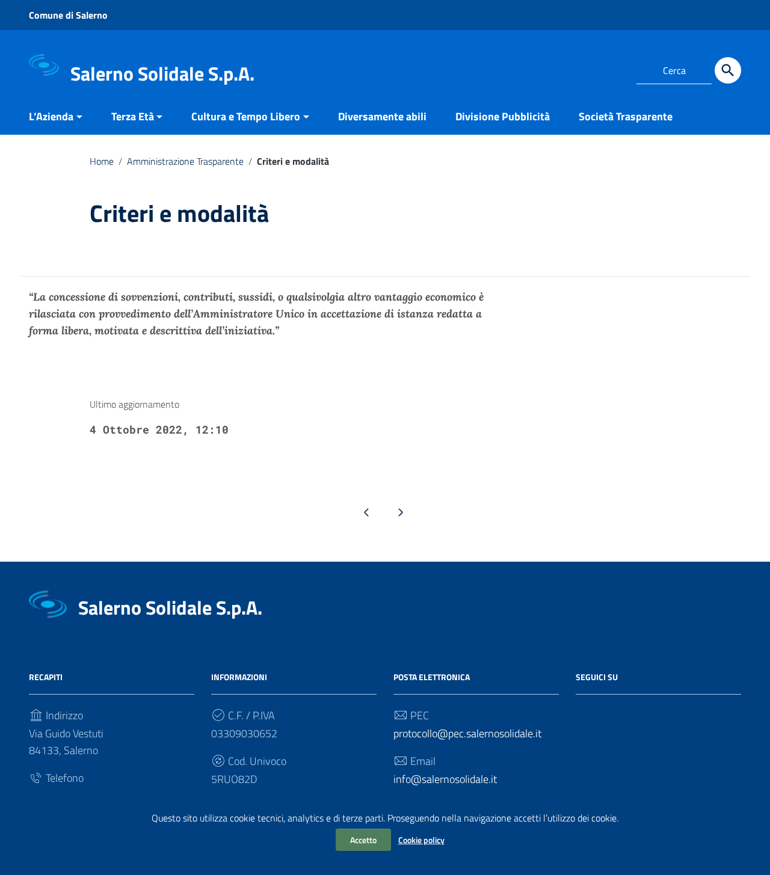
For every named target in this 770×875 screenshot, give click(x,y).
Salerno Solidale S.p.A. (162, 73)
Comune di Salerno (68, 15)
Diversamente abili (382, 116)
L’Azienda (51, 116)
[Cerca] (728, 70)
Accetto (363, 840)
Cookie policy (421, 840)
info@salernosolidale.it (445, 779)
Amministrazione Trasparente (185, 161)
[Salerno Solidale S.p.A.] (44, 65)
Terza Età (132, 116)
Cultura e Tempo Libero (245, 116)
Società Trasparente (626, 116)
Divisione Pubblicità (502, 116)
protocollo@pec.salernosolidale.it (467, 733)
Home (102, 161)
